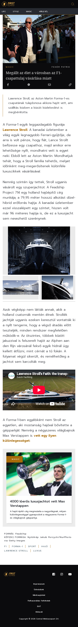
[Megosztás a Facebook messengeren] (28, 85)
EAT (39, 606)
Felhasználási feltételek (39, 600)
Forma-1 (18, 546)
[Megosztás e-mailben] (49, 85)
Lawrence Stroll (16, 550)
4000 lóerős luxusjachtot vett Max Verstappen (37, 503)
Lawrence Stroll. (15, 129)
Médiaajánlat (39, 595)
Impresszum (39, 584)
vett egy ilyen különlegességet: (29, 438)
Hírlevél (43, 11)
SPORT (32, 546)
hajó (45, 546)
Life (4, 11)
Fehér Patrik (61, 67)
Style (16, 11)
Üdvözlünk (39, 589)
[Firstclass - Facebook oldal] (53, 574)
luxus (37, 550)
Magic (29, 11)
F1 (6, 546)
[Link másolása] (70, 85)
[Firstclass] (8, 4)
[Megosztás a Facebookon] (8, 85)
